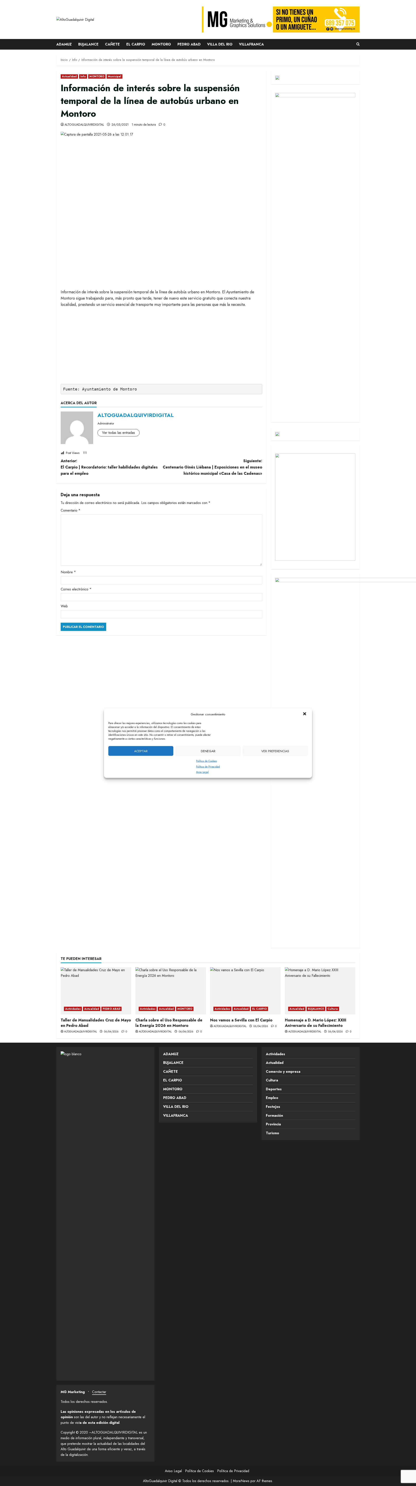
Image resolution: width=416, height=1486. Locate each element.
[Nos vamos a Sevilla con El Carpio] (245, 990)
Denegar (208, 751)
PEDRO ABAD (189, 44)
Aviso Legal (202, 772)
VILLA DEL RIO (219, 44)
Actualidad (69, 76)
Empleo (272, 1097)
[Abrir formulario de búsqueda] (358, 44)
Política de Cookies (206, 761)
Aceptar (141, 751)
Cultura (333, 1009)
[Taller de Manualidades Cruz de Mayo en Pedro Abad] (96, 990)
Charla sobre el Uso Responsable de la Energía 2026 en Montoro (168, 1022)
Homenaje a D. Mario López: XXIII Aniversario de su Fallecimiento (315, 1022)
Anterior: (109, 467)
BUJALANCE (88, 44)
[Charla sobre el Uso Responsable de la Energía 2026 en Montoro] (170, 990)
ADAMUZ (64, 44)
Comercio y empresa (283, 1071)
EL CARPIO (135, 44)
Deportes (274, 1089)
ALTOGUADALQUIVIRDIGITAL (84, 124)
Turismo (272, 1133)
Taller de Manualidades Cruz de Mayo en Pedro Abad (96, 1022)
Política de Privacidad (208, 766)
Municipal (114, 76)
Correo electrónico (76, 589)
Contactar (99, 1391)
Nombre (68, 572)
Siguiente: (212, 467)
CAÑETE (112, 44)
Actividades (73, 1009)
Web (64, 606)
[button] (305, 714)
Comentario (70, 510)
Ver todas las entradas (118, 432)
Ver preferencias (275, 751)
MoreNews (241, 1480)
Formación (274, 1115)
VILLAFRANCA (251, 44)
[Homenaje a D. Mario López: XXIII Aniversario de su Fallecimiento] (320, 990)
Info (83, 76)
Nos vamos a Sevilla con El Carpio (241, 1020)
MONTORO (161, 44)
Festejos (273, 1106)
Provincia (273, 1124)
